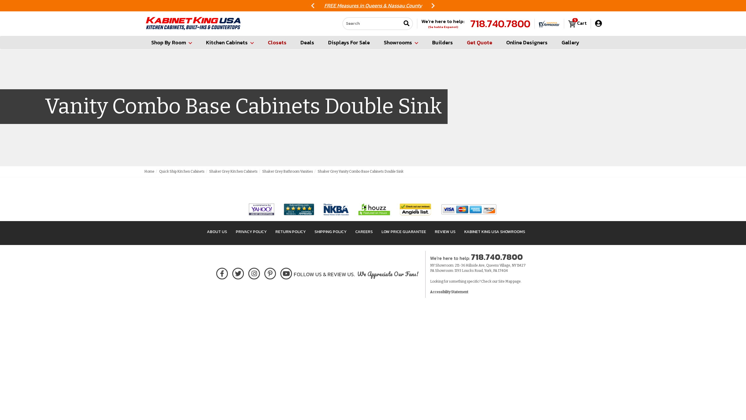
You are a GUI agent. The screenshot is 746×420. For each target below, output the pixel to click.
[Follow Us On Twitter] (238, 272)
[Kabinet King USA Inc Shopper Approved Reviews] (549, 23)
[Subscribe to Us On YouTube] (286, 272)
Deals (307, 42)
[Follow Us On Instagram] (254, 272)
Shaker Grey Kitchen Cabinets (233, 171)
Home (149, 171)
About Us (217, 232)
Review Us (445, 232)
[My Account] (598, 23)
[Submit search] (406, 24)
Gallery (570, 42)
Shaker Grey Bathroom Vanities (287, 171)
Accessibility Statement (449, 292)
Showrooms (398, 42)
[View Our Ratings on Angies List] (415, 209)
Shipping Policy (330, 232)
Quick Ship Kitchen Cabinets (182, 171)
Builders (442, 42)
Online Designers (527, 42)
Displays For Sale (349, 42)
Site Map (505, 281)
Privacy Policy (251, 232)
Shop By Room (168, 42)
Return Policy (290, 232)
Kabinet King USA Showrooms (494, 232)
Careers (364, 232)
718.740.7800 (500, 24)
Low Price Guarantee (403, 232)
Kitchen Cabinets (227, 42)
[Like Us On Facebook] (222, 272)
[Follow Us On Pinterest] (270, 272)
